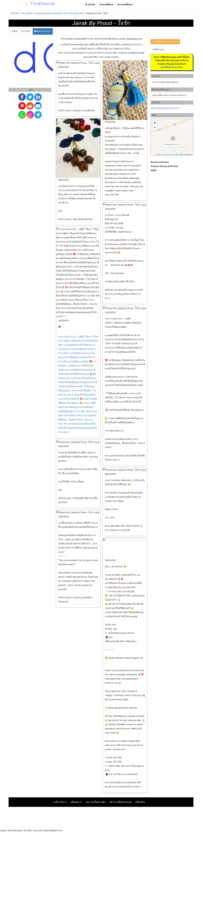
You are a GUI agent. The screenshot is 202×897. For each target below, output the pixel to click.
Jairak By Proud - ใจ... (173, 144)
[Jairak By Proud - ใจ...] (173, 138)
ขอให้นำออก (158, 49)
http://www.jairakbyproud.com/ (165, 108)
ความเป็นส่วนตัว (96, 802)
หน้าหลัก (91, 4)
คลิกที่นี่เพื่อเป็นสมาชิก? (172, 67)
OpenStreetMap (178, 154)
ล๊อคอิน (141, 802)
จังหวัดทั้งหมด (107, 4)
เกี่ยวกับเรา (61, 802)
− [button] (155, 127)
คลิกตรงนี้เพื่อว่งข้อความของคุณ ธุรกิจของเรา (169, 95)
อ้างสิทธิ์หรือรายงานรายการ (165, 41)
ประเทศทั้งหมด (125, 4)
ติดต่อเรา (77, 802)
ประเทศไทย (27, 13)
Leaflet (158, 154)
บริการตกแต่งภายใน (73, 13)
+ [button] (155, 123)
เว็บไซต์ (26, 31)
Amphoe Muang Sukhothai (48, 13)
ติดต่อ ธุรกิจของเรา (43, 31)
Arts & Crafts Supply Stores (165, 82)
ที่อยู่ (15, 31)
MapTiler (167, 154)
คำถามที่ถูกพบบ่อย (121, 802)
